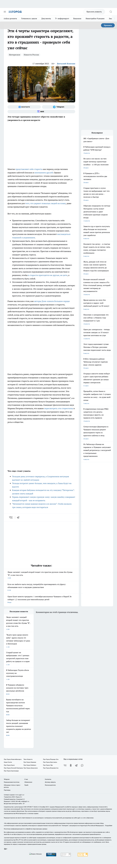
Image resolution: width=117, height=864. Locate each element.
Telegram (6, 779)
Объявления (28, 782)
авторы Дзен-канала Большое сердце (52, 301)
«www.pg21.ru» (19, 795)
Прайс (26, 785)
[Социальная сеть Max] (41, 111)
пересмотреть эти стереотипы (58, 408)
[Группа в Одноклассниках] (71, 765)
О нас (26, 779)
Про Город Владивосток (50, 768)
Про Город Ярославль (50, 762)
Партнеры (7, 790)
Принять (108, 25)
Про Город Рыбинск (30, 765)
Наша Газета (8, 762)
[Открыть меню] (5, 11)
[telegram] (19, 517)
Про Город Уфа (48, 765)
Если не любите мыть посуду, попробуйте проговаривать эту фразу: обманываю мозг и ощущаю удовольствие (37, 587)
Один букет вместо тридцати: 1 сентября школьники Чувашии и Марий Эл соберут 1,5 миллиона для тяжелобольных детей (40, 599)
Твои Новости (28, 759)
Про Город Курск (9, 765)
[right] (114, 19)
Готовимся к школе (29, 18)
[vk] (11, 517)
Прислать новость (94, 11)
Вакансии (77, 18)
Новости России (31, 54)
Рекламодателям (50, 785)
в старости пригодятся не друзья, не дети (47, 275)
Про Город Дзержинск (31, 768)
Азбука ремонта (10, 18)
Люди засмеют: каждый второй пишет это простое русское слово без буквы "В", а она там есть (40, 575)
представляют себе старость (28, 169)
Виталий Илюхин (66, 63)
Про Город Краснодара (11, 771)
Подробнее (108, 825)
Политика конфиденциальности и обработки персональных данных (25, 829)
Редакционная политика (11, 782)
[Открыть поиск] (110, 11)
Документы (46, 18)
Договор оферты (50, 782)
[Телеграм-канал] (58, 107)
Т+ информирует (62, 18)
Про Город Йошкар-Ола (50, 759)
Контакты (48, 779)
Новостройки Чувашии (95, 18)
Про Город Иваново (30, 762)
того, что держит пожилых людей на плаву (45, 203)
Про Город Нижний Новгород (13, 768)
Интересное (14, 54)
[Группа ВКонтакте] (24, 107)
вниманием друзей (44, 172)
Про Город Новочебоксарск (12, 759)
